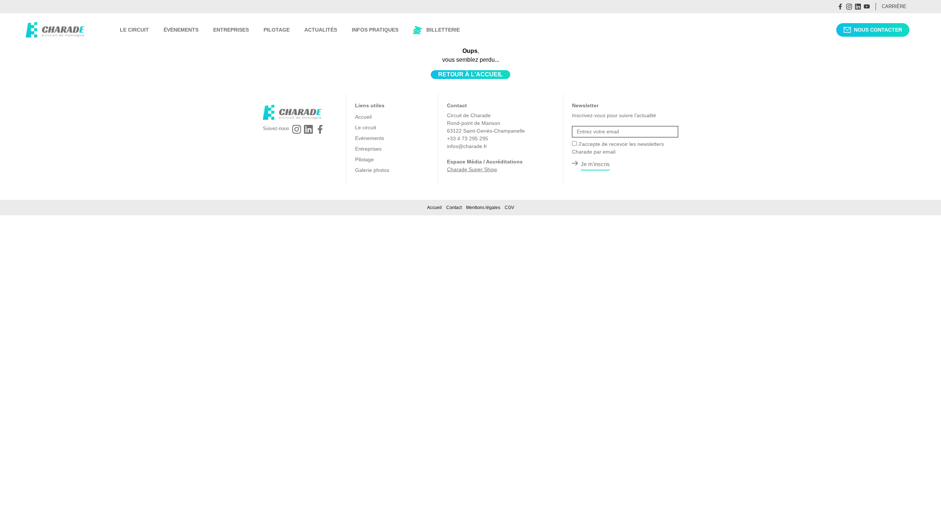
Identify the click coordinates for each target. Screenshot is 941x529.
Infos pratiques (375, 30)
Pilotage (364, 159)
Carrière (894, 6)
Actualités (320, 30)
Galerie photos (372, 170)
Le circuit (365, 127)
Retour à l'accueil (470, 74)
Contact (454, 207)
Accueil (363, 117)
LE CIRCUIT (134, 30)
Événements (181, 30)
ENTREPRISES (231, 30)
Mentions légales (483, 207)
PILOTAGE (277, 30)
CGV (509, 207)
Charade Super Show (472, 169)
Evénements (369, 138)
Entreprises (368, 149)
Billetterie (443, 30)
